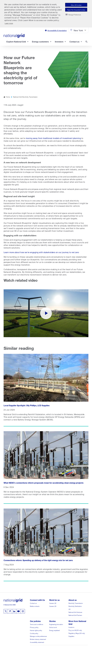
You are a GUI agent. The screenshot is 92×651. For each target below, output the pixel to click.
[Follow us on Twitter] (6, 611)
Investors (71, 627)
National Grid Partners (75, 615)
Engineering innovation (56, 624)
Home (8, 96)
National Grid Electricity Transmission (25, 96)
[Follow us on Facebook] (10, 611)
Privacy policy (34, 627)
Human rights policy (36, 630)
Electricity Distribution (75, 606)
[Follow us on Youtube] (18, 611)
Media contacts (34, 606)
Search (87, 42)
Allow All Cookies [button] (76, 4)
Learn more (9, 23)
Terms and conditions (36, 624)
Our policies (35, 621)
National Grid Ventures (75, 612)
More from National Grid (77, 622)
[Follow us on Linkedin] (14, 611)
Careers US (52, 606)
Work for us (54, 600)
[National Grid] (14, 36)
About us (73, 600)
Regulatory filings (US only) (77, 633)
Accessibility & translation (57, 30)
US (69, 609)
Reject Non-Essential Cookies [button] (76, 9)
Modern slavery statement (38, 639)
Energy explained (54, 630)
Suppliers (71, 636)
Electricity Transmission (76, 603)
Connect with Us (37, 600)
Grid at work (53, 627)
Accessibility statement (37, 642)
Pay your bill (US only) (75, 630)
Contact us (33, 603)
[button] (73, 14)
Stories (52, 621)
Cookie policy (34, 633)
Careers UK (52, 603)
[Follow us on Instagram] (23, 611)
